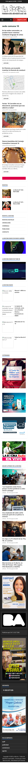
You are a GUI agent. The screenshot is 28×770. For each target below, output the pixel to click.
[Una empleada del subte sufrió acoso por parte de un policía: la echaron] (14, 503)
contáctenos (6, 748)
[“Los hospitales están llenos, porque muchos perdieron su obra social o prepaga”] (14, 477)
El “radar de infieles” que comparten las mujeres (14, 373)
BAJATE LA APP (22, 20)
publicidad (5, 745)
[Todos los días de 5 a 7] (7, 342)
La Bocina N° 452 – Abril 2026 (18, 190)
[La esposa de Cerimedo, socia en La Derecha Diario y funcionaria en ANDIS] (7, 311)
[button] (2, 19)
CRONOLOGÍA (6, 223)
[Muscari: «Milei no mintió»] (7, 295)
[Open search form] (11, 19)
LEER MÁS (6, 63)
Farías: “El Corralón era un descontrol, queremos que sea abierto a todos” (13, 106)
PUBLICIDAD (5, 229)
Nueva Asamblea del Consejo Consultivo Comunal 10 (13, 142)
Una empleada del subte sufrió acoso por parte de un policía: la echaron (13, 514)
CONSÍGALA (5, 226)
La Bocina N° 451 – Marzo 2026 (18, 203)
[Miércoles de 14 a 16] (7, 326)
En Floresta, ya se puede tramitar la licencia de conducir (13, 69)
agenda (4, 751)
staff (3, 742)
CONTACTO (5, 232)
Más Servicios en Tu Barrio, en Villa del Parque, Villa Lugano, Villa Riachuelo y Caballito (12, 565)
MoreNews (14, 760)
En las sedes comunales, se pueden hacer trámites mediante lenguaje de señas (12, 32)
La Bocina (4, 37)
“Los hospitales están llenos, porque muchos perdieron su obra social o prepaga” (13, 488)
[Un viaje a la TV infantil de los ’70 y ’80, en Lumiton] (14, 529)
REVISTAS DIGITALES (8, 220)
